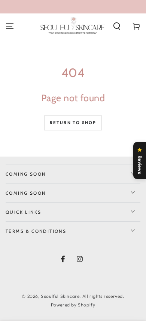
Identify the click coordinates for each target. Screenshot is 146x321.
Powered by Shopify (73, 305)
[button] (117, 26)
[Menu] (9, 26)
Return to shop (73, 122)
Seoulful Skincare (60, 296)
